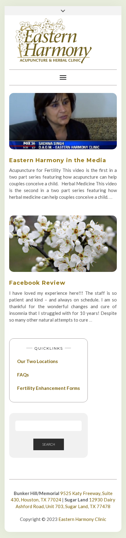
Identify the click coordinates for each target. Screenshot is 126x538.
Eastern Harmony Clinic (82, 519)
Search (48, 444)
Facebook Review (37, 283)
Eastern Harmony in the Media (57, 160)
